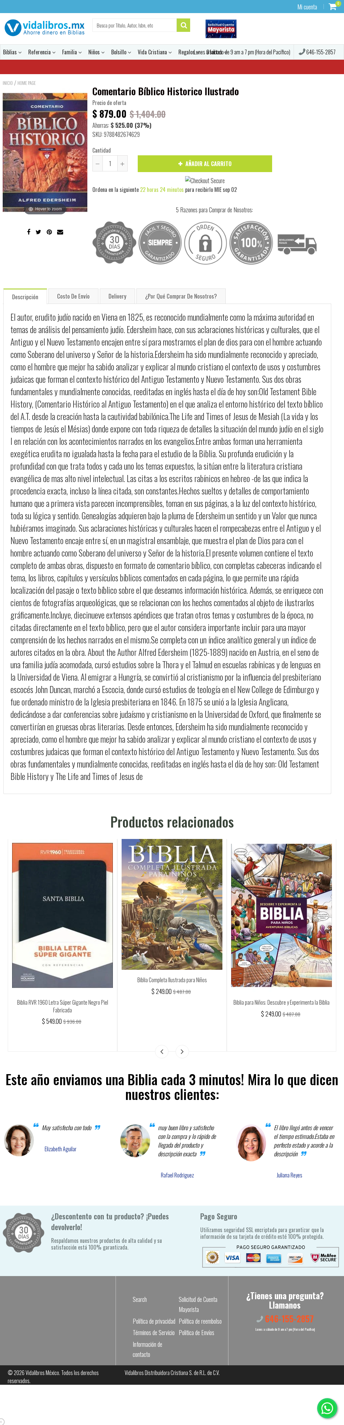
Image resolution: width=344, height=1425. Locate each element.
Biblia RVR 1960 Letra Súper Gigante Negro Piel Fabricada (62, 1006)
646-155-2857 (320, 52)
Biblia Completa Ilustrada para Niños (172, 980)
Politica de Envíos (196, 1332)
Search (140, 1299)
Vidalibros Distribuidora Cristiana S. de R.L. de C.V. (172, 1373)
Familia (70, 52)
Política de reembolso (200, 1321)
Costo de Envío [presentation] (73, 296)
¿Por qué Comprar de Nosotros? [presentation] (181, 296)
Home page (26, 83)
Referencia (40, 52)
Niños (94, 52)
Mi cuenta (307, 6)
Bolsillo (119, 52)
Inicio (8, 83)
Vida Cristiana (153, 52)
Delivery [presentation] (117, 296)
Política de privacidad (154, 1321)
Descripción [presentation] (25, 297)
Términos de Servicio (154, 1332)
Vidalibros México (42, 1373)
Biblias (10, 52)
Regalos (187, 52)
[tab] (25, 296)
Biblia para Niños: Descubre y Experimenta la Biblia (281, 1002)
